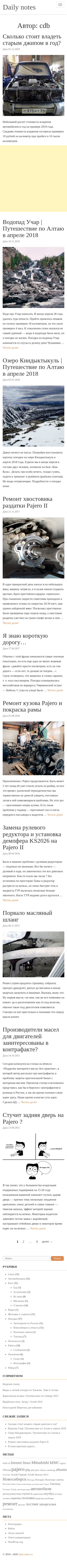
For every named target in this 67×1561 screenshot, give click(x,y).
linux (27, 1463)
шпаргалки (47, 1504)
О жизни (18, 1305)
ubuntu (61, 1469)
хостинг (32, 1504)
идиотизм (38, 1494)
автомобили (41, 1489)
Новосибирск (14, 1479)
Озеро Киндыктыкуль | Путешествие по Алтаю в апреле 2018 (33, 367)
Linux (11, 1274)
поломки (28, 1498)
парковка (15, 1498)
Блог (10, 1283)
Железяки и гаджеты (19, 1314)
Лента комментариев (19, 1537)
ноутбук (49, 1493)
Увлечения (13, 1354)
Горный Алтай (26, 1474)
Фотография (19, 1363)
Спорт (16, 1359)
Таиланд (18, 1336)
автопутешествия (12, 1493)
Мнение (39, 1474)
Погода (30, 1480)
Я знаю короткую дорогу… (25, 638)
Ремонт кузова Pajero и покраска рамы (32, 706)
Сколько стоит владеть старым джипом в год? (32, 39)
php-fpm (35, 1470)
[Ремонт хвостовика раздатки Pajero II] (33, 547)
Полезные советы (22, 1332)
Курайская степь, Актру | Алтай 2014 (22, 1401)
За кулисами (20, 1292)
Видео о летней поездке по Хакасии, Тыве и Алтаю (30, 1390)
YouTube (6, 1475)
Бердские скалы (11, 1384)
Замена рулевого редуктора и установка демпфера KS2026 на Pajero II (32, 837)
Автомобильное (16, 1278)
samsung (51, 1470)
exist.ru (6, 1463)
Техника (6, 1489)
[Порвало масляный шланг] (33, 954)
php (27, 1470)
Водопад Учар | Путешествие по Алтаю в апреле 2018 (33, 228)
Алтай (14, 1474)
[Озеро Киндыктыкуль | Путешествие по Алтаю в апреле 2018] (33, 416)
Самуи (46, 1484)
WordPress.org (15, 1542)
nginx (63, 1463)
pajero (18, 1469)
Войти (11, 1528)
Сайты (13, 1484)
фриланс (21, 1505)
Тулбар (14, 1489)
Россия (6, 1484)
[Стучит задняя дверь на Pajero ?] (33, 1156)
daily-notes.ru (26, 1554)
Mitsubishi (40, 1462)
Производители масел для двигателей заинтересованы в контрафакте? (31, 1039)
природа (39, 1498)
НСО (45, 1474)
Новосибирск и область (26, 1327)
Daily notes (19, 7)
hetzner (16, 1463)
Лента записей (16, 1533)
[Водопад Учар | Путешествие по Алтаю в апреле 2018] (33, 277)
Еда (15, 1287)
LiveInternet (19, 1350)
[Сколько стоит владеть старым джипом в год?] (33, 85)
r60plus (43, 1470)
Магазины (18, 1301)
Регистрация (14, 1524)
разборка (49, 1498)
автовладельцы (23, 1489)
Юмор (11, 1368)
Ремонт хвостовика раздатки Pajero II (27, 502)
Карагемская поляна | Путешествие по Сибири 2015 (30, 1396)
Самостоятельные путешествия (29, 1484)
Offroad (7, 1470)
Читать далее (10, 347)
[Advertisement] (33, 178)
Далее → (47, 1241)
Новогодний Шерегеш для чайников (22, 1407)
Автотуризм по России (25, 1323)
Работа (11, 1345)
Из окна (17, 1296)
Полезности (14, 1341)
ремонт (10, 1503)
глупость (27, 1493)
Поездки (12, 1319)
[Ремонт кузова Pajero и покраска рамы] (33, 748)
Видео (11, 1310)
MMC (54, 1462)
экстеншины (8, 1509)
